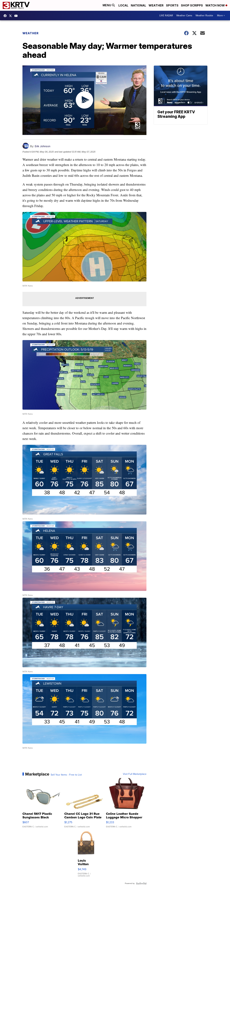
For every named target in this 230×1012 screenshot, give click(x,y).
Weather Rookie (204, 15)
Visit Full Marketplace (134, 774)
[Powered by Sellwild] (141, 883)
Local (123, 5)
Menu (107, 5)
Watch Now (215, 5)
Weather (156, 5)
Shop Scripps (192, 5)
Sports (172, 5)
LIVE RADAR (166, 15)
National (138, 5)
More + (221, 15)
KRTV (11, 15)
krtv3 (6, 15)
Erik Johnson (42, 146)
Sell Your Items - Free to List (66, 775)
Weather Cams (184, 15)
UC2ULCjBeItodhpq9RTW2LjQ (16, 15)
